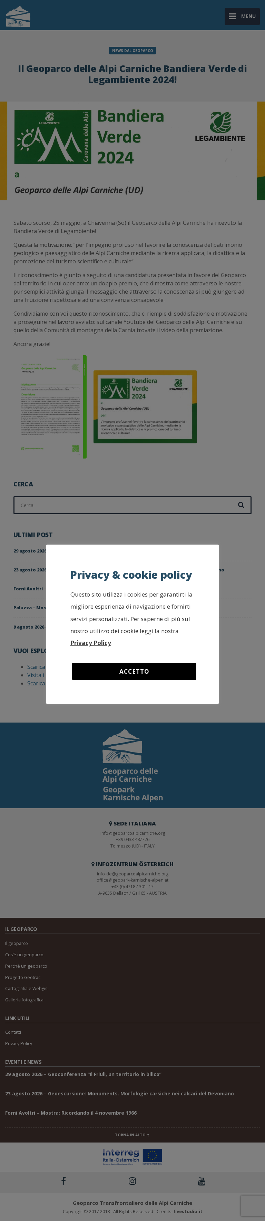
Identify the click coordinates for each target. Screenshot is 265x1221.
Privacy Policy (90, 643)
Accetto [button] (134, 671)
